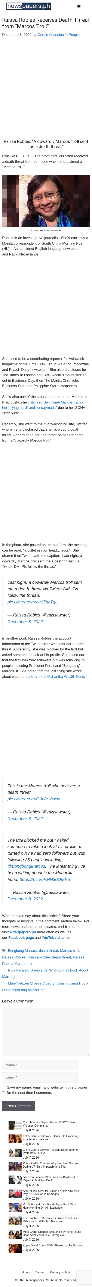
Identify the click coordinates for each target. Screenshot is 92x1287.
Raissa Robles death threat (49, 957)
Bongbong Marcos (22, 951)
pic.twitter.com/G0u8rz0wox (33, 799)
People (74, 35)
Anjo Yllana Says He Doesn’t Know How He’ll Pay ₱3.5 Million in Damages (51, 1192)
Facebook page (21, 938)
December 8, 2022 (25, 621)
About (26, 1272)
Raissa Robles (13, 957)
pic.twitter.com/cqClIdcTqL (32, 602)
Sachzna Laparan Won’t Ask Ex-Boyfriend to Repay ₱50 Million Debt (50, 1178)
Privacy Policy (60, 1272)
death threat (48, 951)
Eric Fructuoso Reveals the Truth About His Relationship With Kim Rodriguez (50, 1220)
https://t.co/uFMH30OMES (45, 879)
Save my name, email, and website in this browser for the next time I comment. (47, 1090)
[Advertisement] (46, 91)
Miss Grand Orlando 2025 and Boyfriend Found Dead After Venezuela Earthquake (52, 1233)
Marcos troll (69, 951)
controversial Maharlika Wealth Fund (54, 677)
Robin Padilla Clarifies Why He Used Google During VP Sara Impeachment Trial (50, 1165)
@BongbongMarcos (26, 866)
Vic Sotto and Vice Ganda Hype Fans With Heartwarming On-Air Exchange (49, 1206)
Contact (40, 1272)
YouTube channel (56, 938)
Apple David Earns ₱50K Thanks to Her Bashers (53, 1245)
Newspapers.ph (23, 932)
